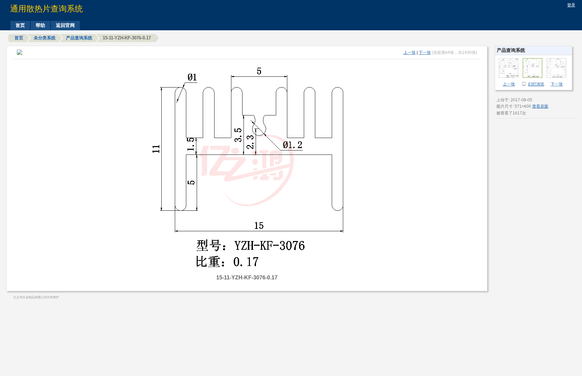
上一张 (409, 52)
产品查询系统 (79, 37)
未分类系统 (45, 37)
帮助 (40, 25)
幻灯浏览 (536, 84)
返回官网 (65, 25)
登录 (571, 5)
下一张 (425, 52)
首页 (20, 25)
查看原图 (540, 106)
